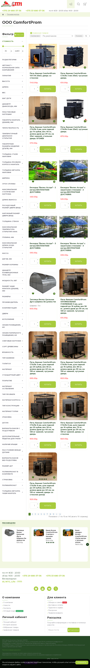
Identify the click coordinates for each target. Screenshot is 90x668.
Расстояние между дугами (11, 451)
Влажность (7, 352)
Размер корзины (10, 265)
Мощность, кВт (9, 281)
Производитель (13, 14)
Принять (82, 663)
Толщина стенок (10, 221)
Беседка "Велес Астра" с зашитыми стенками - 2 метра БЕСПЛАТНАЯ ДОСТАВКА (72, 191)
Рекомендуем (8, 523)
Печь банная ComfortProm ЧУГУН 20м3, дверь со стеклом (43, 75)
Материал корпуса (11, 400)
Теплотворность (10, 128)
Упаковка (7, 417)
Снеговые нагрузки (11, 341)
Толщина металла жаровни (11, 171)
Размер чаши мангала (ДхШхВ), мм (10, 288)
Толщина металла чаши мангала (11, 492)
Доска (5, 423)
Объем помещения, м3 (11, 326)
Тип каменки (8, 358)
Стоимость (7, 41)
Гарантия (6, 76)
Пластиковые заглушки (8, 113)
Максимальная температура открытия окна (9, 229)
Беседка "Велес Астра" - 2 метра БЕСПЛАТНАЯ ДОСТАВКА (43, 190)
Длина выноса (9, 200)
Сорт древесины (10, 347)
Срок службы (8, 184)
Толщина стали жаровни (10, 155)
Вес (3, 93)
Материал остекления (8, 387)
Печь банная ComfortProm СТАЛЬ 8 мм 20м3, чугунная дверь (74, 129)
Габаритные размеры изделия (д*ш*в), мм (10, 146)
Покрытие (7, 381)
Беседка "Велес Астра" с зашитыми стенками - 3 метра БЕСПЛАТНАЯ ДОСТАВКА (72, 246)
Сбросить (20, 35)
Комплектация (9, 308)
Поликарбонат (9, 485)
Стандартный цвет (11, 375)
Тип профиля (8, 394)
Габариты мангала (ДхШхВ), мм (11, 121)
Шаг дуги (6, 98)
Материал (7, 369)
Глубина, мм (8, 237)
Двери (5, 314)
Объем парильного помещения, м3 (11, 334)
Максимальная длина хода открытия (9, 245)
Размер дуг (7, 466)
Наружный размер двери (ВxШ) (11, 214)
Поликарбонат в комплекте (10, 473)
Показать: (79, 36)
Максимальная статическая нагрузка (9, 191)
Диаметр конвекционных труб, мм (10, 272)
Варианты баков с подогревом (11, 429)
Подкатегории (9, 60)
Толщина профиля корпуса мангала (11, 163)
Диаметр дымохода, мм (9, 105)
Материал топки (10, 411)
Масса (5, 253)
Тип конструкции (10, 406)
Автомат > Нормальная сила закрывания (11, 67)
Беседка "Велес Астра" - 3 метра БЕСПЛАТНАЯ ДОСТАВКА (43, 245)
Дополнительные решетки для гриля (11, 437)
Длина (5, 87)
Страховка (7, 480)
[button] (2, 544)
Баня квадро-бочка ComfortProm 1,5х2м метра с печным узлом (81, 536)
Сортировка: (35, 36)
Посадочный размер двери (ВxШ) (11, 206)
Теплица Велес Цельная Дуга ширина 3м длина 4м (43, 300)
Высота (6, 81)
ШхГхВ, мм (7, 259)
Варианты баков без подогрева (10, 459)
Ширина (6, 178)
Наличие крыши (9, 444)
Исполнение (8, 319)
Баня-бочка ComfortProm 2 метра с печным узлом (51, 534)
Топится (6, 364)
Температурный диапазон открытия (9, 136)
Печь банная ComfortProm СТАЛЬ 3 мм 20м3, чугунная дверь (73, 75)
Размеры (6, 297)
